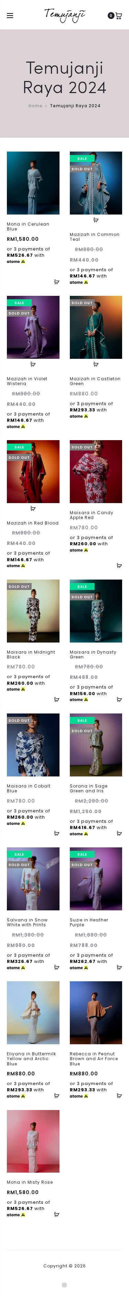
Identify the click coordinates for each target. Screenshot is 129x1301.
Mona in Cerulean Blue (28, 226)
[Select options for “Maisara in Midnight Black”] (54, 699)
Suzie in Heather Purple (89, 922)
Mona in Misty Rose (30, 1182)
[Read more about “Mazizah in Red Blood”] (33, 508)
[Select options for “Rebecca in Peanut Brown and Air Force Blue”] (117, 1096)
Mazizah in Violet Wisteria (27, 381)
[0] (118, 15)
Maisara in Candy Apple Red (92, 515)
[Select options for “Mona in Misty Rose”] (54, 1214)
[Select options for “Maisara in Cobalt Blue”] (54, 833)
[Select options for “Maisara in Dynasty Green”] (117, 699)
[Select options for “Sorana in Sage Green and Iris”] (117, 833)
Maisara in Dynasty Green (93, 654)
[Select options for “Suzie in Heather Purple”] (117, 967)
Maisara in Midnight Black (31, 654)
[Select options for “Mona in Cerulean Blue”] (54, 281)
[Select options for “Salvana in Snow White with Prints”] (54, 967)
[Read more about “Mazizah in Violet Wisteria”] (33, 364)
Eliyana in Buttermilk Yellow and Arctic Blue (31, 1059)
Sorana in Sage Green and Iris (89, 788)
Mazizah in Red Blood (33, 523)
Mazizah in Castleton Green (95, 381)
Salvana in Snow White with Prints (27, 922)
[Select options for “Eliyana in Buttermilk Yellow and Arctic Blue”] (54, 1096)
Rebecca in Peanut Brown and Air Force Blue (94, 1059)
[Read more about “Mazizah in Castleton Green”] (96, 364)
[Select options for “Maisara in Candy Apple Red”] (117, 565)
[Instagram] (64, 1285)
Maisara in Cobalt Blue (29, 788)
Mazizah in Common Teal (95, 236)
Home (36, 106)
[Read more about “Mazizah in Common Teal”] (96, 220)
